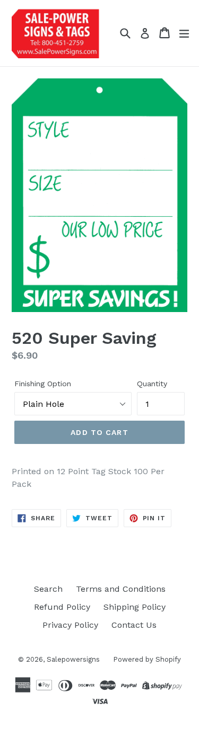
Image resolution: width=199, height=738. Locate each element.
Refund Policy (62, 607)
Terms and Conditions (121, 589)
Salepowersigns (73, 659)
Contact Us (134, 625)
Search (48, 589)
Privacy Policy (70, 625)
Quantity (152, 383)
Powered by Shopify (147, 659)
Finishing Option (42, 383)
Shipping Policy (134, 607)
